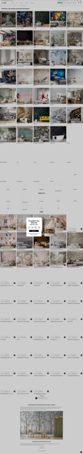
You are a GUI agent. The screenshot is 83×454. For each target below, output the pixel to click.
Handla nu (34, 230)
